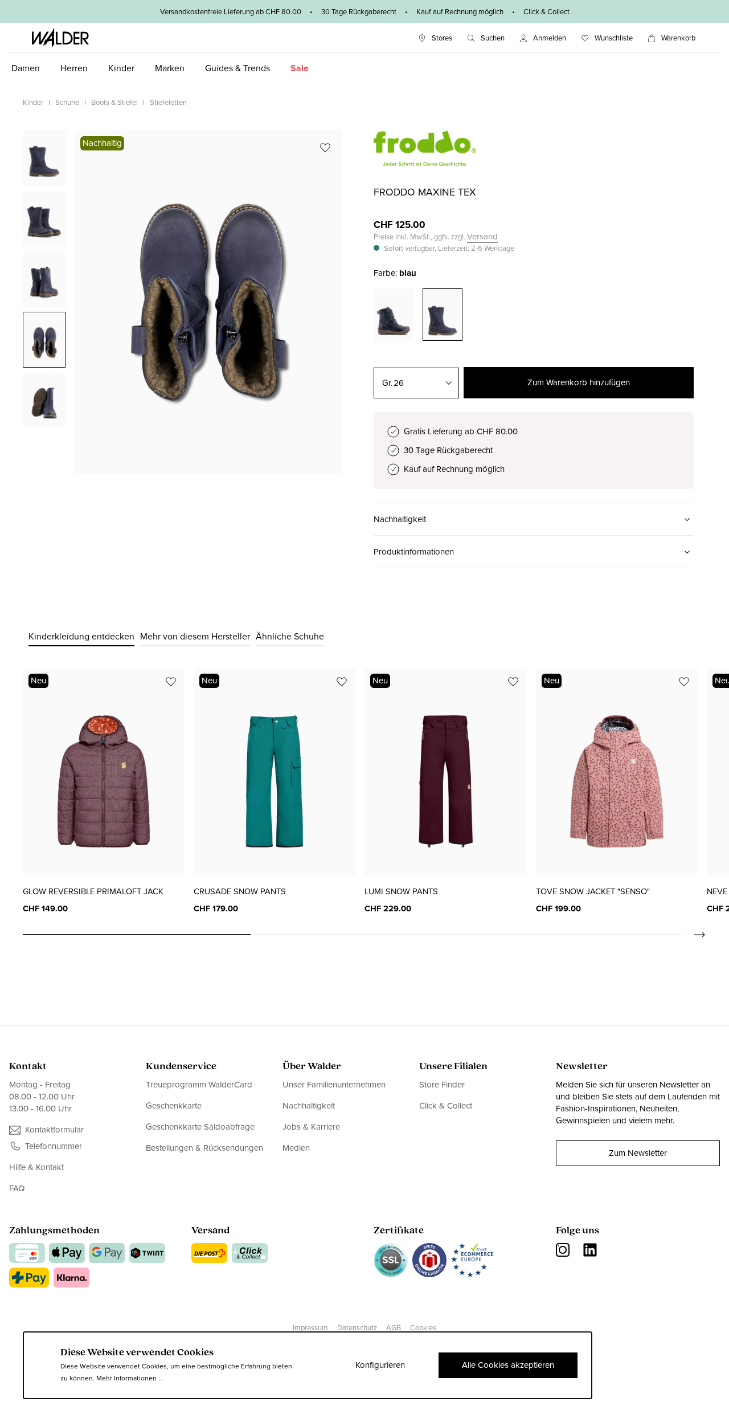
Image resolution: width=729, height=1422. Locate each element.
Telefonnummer (53, 1146)
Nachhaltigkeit (308, 1105)
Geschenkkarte (174, 1105)
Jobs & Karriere (311, 1127)
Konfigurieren (380, 1365)
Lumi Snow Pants (401, 891)
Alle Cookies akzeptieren (508, 1365)
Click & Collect (445, 1105)
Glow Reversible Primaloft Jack (93, 891)
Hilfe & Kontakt (36, 1168)
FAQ (16, 1188)
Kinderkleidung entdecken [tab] (81, 636)
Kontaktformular (54, 1130)
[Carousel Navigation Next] (693, 935)
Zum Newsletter (638, 1153)
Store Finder (442, 1085)
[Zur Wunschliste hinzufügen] (325, 147)
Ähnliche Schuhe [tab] (290, 636)
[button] (534, 519)
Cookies (423, 1327)
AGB (393, 1327)
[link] (425, 159)
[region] (183, 302)
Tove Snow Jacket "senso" (593, 891)
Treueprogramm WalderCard (199, 1085)
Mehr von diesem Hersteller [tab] (195, 636)
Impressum (310, 1327)
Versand (482, 237)
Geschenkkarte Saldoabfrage (200, 1127)
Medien (296, 1148)
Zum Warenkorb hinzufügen (578, 382)
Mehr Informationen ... (129, 1378)
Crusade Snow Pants (240, 891)
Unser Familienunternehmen (334, 1085)
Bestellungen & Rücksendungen (204, 1148)
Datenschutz (357, 1327)
